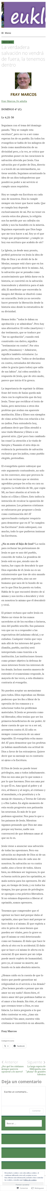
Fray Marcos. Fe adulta (14, 101)
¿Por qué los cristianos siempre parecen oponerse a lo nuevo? (12, 1066)
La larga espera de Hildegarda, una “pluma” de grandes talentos (36, 1068)
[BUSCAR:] (23, 1123)
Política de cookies (30, 1180)
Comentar (36, 1111)
